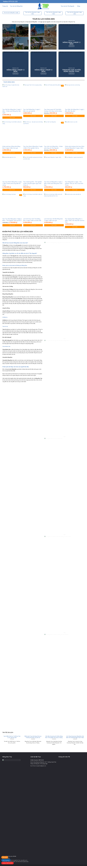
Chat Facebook (5, 860)
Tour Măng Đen (9, 82)
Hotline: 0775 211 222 (10, 1)
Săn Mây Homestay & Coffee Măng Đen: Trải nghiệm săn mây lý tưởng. (54, 737)
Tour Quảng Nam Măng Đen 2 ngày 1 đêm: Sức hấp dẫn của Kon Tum (74, 220)
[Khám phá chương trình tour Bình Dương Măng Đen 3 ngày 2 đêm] (75, 133)
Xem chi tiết (12, 117)
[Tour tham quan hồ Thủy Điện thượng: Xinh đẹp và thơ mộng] (54, 96)
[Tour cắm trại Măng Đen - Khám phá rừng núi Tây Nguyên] (54, 133)
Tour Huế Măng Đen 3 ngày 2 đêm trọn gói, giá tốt (31, 110)
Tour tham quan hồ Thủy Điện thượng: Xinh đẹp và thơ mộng (53, 110)
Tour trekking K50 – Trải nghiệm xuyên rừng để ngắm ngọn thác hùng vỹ (32, 183)
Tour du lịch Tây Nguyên (67, 6)
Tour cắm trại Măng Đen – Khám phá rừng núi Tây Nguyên (53, 147)
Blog (78, 6)
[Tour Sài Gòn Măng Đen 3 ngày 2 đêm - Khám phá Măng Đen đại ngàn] (12, 96)
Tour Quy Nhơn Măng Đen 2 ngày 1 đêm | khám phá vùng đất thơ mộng (12, 183)
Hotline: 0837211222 (7, 863)
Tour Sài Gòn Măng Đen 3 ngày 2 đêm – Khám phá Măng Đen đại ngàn (11, 111)
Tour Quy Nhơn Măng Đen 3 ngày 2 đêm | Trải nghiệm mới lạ (32, 147)
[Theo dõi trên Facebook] (80, 1)
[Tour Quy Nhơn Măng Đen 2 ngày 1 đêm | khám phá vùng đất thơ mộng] (12, 168)
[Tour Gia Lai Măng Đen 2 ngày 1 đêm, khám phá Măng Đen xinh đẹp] (54, 168)
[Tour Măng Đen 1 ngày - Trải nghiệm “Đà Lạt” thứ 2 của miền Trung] (75, 168)
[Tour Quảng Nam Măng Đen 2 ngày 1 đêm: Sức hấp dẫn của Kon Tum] (75, 205)
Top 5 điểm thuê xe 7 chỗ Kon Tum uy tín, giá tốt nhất (12, 737)
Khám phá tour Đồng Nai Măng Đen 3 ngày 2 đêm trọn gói (11, 147)
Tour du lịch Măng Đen (16, 6)
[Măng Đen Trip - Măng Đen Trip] (43, 6)
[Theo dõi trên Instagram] (81, 1)
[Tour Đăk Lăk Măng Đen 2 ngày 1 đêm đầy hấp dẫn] (75, 96)
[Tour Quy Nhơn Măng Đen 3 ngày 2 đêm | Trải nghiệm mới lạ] (33, 133)
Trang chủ (5, 6)
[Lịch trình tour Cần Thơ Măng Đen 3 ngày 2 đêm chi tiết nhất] (33, 205)
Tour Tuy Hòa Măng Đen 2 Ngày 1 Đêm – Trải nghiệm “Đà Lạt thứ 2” (12, 219)
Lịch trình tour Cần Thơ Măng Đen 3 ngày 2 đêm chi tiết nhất (32, 219)
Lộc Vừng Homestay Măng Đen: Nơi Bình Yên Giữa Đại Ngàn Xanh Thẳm (75, 737)
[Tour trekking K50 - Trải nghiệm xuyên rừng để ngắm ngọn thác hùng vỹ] (33, 168)
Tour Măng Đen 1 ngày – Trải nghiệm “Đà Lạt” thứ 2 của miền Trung (74, 183)
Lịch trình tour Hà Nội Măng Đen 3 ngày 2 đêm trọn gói (53, 219)
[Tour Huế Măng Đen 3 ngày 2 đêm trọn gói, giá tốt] (33, 96)
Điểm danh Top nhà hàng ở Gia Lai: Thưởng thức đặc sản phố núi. (33, 737)
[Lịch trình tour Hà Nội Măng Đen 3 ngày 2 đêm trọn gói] (54, 205)
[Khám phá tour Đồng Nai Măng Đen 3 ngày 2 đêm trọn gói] (12, 133)
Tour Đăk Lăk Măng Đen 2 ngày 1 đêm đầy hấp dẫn (74, 110)
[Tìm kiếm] (84, 6)
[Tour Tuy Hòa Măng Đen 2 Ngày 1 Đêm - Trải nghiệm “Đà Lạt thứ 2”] (12, 205)
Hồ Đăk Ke (4, 317)
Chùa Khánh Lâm (6, 346)
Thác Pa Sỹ (5, 326)
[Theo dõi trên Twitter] (82, 1)
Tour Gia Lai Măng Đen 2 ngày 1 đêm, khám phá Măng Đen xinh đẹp (53, 183)
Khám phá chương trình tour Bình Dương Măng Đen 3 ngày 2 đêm (74, 147)
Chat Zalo (4, 857)
